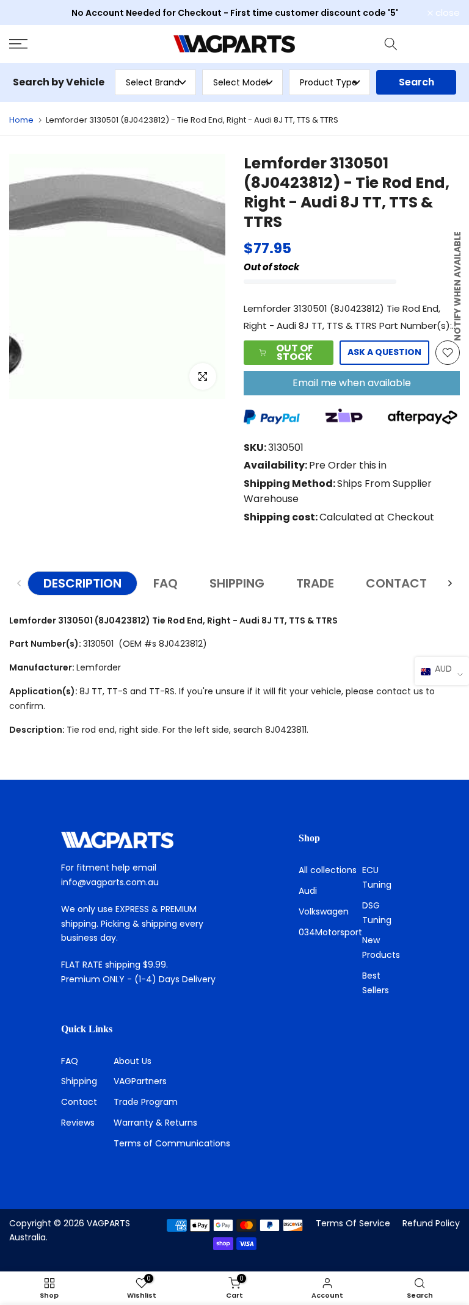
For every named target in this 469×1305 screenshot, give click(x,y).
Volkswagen (324, 911)
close (28, 12)
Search (416, 82)
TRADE (315, 583)
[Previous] (19, 583)
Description (82, 583)
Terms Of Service (353, 1223)
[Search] (391, 44)
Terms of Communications (172, 1143)
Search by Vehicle (58, 82)
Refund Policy (431, 1223)
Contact (79, 1102)
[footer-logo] (145, 840)
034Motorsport (330, 932)
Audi (308, 891)
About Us (132, 1061)
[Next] (449, 583)
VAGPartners (140, 1081)
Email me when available (352, 383)
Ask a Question (384, 352)
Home (21, 120)
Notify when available (457, 286)
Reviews (78, 1122)
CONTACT (396, 583)
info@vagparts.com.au (110, 882)
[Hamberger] (78, 44)
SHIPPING (236, 583)
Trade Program (146, 1102)
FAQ (165, 583)
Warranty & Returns (155, 1122)
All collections (328, 870)
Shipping (79, 1081)
